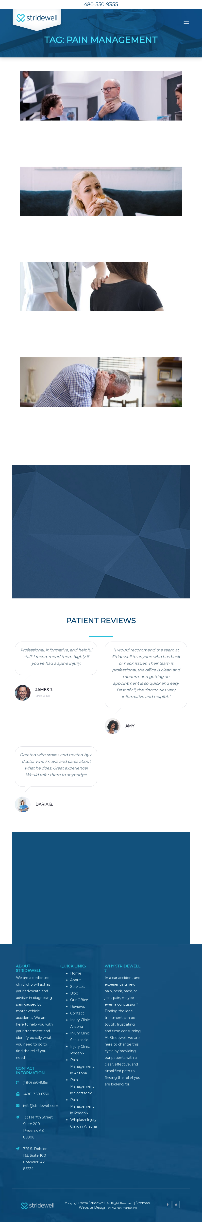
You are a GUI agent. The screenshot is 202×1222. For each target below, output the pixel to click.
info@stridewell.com (40, 1105)
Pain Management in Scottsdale (82, 1086)
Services (77, 986)
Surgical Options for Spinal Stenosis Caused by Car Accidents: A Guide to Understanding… (101, 317)
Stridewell (96, 1203)
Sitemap (142, 1203)
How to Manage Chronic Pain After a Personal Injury (101, 410)
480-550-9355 (101, 4)
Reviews (77, 1006)
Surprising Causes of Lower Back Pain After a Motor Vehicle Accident (101, 222)
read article (101, 135)
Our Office (79, 1000)
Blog (74, 993)
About (75, 980)
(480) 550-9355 (35, 1082)
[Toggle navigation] (186, 22)
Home (75, 973)
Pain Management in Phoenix (82, 1106)
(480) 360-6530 (36, 1094)
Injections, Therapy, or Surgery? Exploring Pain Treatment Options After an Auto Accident (101, 126)
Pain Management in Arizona (82, 1066)
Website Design (93, 1207)
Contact (77, 1013)
